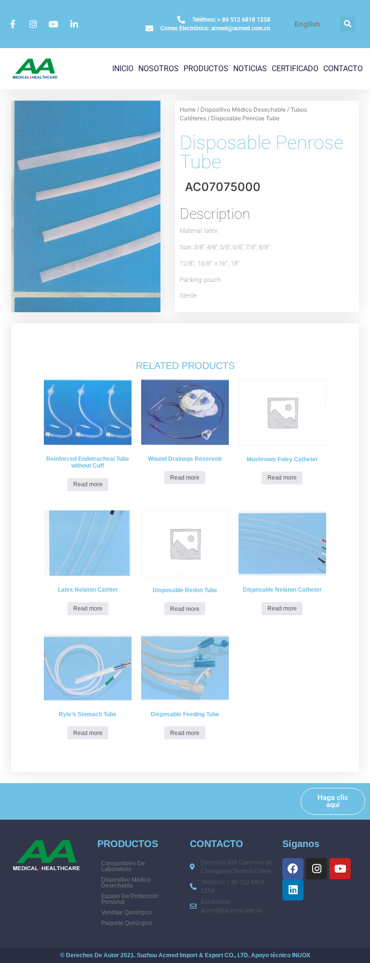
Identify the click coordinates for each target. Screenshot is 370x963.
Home (188, 109)
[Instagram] (316, 868)
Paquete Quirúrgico (126, 923)
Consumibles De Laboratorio (123, 866)
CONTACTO (343, 68)
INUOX (301, 955)
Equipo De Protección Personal (130, 899)
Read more (88, 484)
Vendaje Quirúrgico (126, 912)
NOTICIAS (250, 68)
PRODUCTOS (206, 68)
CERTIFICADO (295, 68)
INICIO (122, 68)
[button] (347, 24)
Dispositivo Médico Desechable (243, 109)
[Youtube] (340, 868)
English (307, 24)
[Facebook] (293, 868)
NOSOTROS (158, 68)
